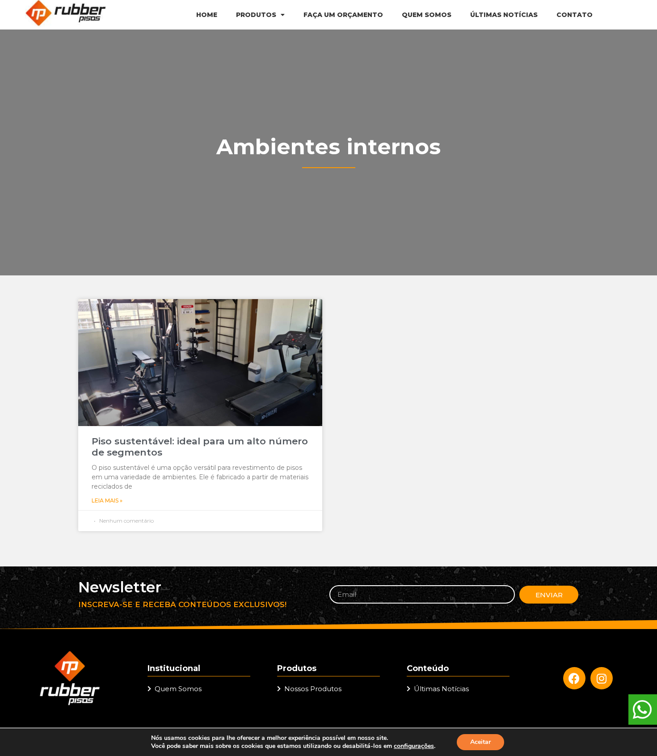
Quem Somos (426, 15)
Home (206, 15)
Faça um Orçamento (343, 15)
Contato (574, 15)
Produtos (256, 15)
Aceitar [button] (480, 742)
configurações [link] (414, 746)
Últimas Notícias (504, 15)
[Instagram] (601, 678)
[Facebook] (574, 678)
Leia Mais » (107, 500)
